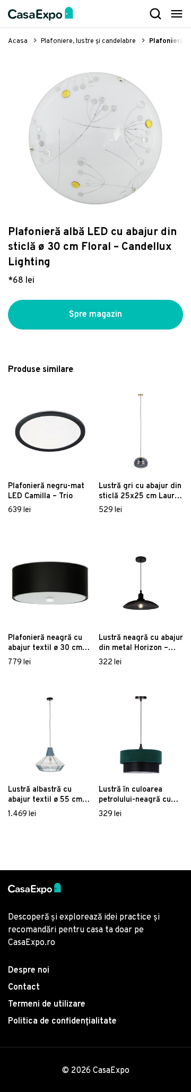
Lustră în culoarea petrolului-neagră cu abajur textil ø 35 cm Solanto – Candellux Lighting (136, 795)
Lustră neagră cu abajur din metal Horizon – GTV (141, 643)
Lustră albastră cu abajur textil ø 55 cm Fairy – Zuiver (45, 795)
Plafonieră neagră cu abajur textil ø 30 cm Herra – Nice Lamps (45, 643)
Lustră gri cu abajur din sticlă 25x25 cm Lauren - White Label (141, 491)
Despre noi (28, 970)
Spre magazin (95, 314)
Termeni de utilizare (46, 1004)
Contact (24, 987)
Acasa (18, 41)
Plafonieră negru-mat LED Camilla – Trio (46, 491)
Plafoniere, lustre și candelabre (88, 41)
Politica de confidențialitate (62, 1021)
